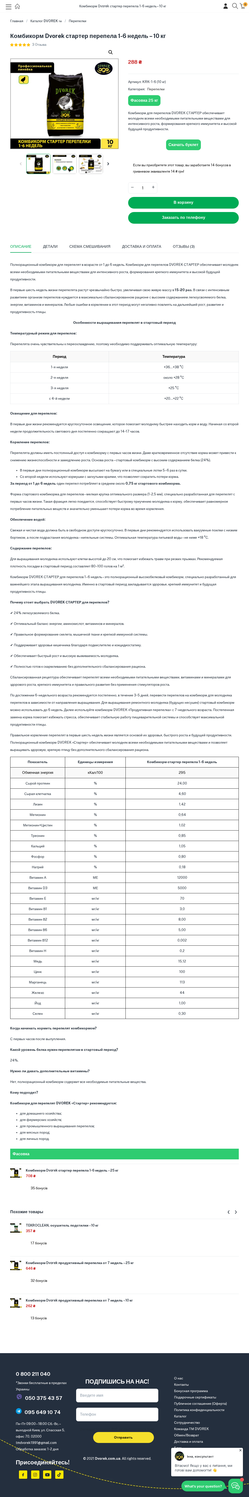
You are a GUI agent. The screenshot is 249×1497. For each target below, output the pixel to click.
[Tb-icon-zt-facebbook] (23, 1474)
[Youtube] (47, 1474)
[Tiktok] (59, 1474)
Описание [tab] (20, 246)
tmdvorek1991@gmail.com (36, 1443)
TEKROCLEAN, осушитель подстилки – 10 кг (62, 1225)
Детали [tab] (50, 246)
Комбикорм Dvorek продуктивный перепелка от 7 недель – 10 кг (79, 1300)
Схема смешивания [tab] (89, 246)
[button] (110, 52)
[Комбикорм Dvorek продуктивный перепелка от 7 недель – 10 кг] (16, 1302)
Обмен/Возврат (186, 1435)
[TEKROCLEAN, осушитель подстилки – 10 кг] (16, 1227)
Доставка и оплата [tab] (141, 246)
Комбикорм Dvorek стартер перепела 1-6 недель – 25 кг (72, 1170)
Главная (16, 21)
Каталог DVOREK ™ (46, 21)
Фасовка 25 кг (144, 100)
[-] (132, 187)
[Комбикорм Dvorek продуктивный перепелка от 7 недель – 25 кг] (16, 1265)
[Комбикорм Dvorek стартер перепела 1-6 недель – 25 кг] (16, 1172)
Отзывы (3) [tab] (184, 246)
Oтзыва (39, 44)
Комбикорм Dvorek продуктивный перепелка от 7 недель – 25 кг (80, 1263)
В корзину (183, 202)
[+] (153, 187)
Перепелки (77, 21)
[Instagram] (35, 1474)
